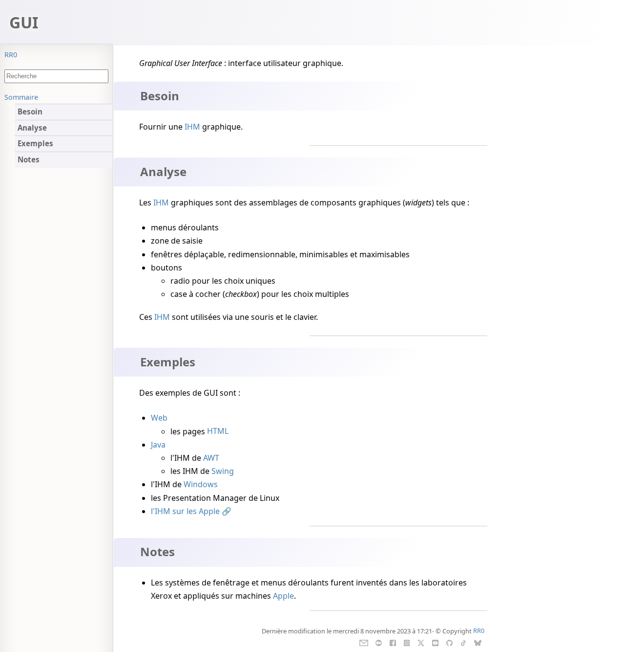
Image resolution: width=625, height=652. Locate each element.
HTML (218, 431)
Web (159, 417)
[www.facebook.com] (392, 642)
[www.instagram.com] (406, 642)
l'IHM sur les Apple (185, 511)
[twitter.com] (421, 642)
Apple (283, 595)
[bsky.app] (478, 642)
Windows (201, 484)
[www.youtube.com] (435, 642)
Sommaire (21, 97)
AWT (211, 457)
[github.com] (449, 642)
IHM (192, 126)
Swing (222, 471)
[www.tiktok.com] (463, 642)
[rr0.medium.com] (378, 642)
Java (158, 444)
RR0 (10, 54)
